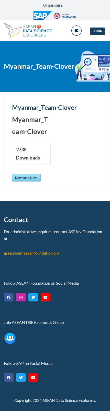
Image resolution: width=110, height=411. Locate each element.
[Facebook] (9, 297)
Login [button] (97, 31)
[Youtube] (45, 297)
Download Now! (26, 177)
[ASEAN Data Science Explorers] (28, 30)
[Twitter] (33, 297)
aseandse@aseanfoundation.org (32, 252)
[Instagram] (21, 297)
